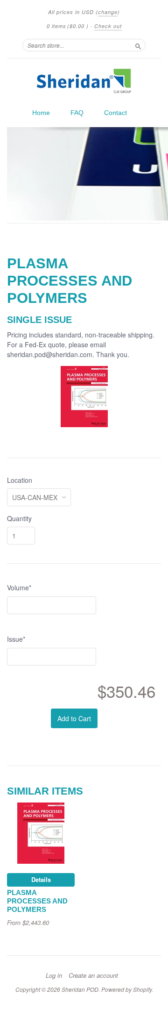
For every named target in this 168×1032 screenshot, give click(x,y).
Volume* (19, 587)
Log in (54, 975)
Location (19, 480)
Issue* (16, 639)
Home (41, 112)
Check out (108, 25)
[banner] (84, 81)
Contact (115, 112)
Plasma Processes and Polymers (37, 901)
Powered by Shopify (126, 989)
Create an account (93, 975)
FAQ (77, 112)
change (108, 11)
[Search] (138, 45)
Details (41, 879)
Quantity (19, 518)
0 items (68, 25)
